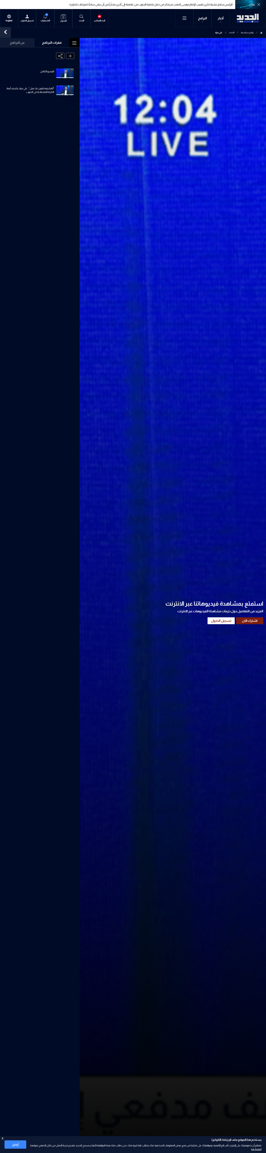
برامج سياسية (247, 32)
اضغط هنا (256, 1149)
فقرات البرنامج (52, 42)
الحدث (231, 32)
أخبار (221, 18)
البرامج (202, 18)
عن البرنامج (17, 42)
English (9, 20)
